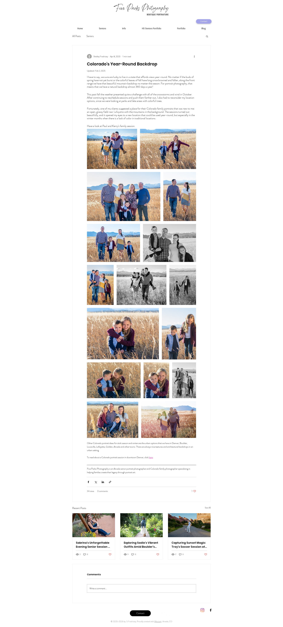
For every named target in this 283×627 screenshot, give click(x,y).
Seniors (90, 36)
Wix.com (158, 621)
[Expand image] (112, 149)
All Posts (76, 36)
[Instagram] (174, 614)
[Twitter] (165, 614)
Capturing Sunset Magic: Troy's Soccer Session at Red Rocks (189, 545)
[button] (102, 28)
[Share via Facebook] (88, 482)
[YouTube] (169, 614)
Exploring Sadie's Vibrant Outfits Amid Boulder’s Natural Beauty (141, 545)
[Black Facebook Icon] (211, 610)
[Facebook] (160, 614)
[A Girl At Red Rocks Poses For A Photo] (93, 525)
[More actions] (194, 56)
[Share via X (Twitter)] (95, 482)
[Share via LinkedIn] (102, 482)
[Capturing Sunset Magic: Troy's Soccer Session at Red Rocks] (189, 525)
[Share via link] (110, 482)
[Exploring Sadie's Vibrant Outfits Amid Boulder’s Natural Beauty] (141, 525)
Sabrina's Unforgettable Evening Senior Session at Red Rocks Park (93, 545)
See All (208, 507)
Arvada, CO (167, 621)
